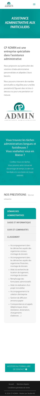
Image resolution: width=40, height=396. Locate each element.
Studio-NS (31, 393)
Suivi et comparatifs (18, 230)
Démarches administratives (15, 214)
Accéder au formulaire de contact (19, 367)
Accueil (11, 384)
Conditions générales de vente (19, 388)
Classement (13, 237)
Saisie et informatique (19, 223)
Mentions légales (23, 384)
